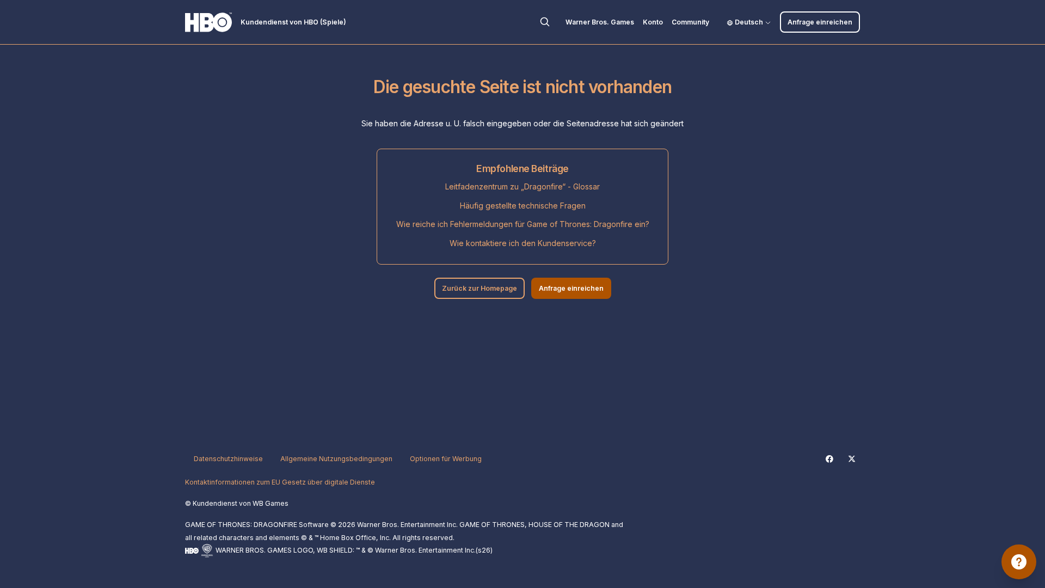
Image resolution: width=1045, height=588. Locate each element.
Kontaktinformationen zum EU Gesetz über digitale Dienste (280, 482)
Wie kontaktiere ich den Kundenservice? (523, 243)
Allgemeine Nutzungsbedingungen (336, 459)
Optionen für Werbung (446, 459)
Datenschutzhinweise (228, 459)
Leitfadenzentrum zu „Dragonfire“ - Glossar (522, 186)
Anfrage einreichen (820, 22)
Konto (653, 22)
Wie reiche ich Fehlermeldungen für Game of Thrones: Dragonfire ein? (522, 224)
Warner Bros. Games (599, 22)
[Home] (208, 22)
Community (690, 22)
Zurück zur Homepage (479, 288)
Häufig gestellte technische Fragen (523, 205)
